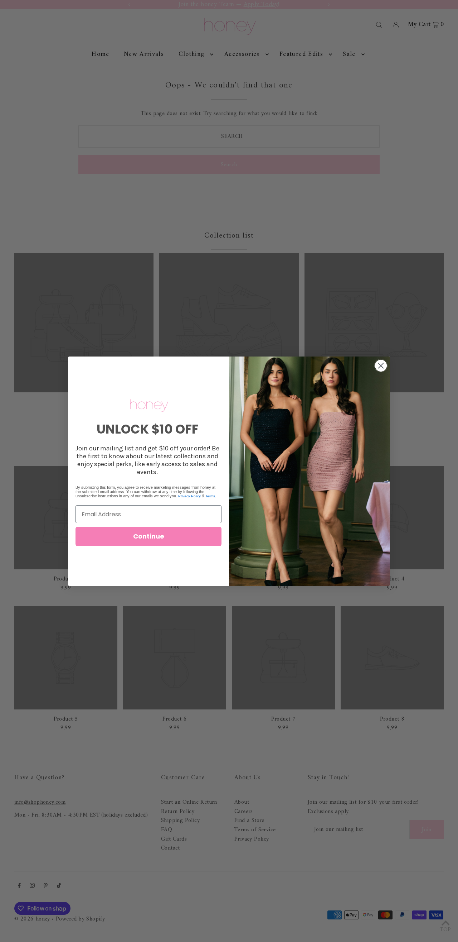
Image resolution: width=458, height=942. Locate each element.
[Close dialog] (381, 365)
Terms (210, 496)
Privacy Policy (189, 496)
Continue (148, 536)
